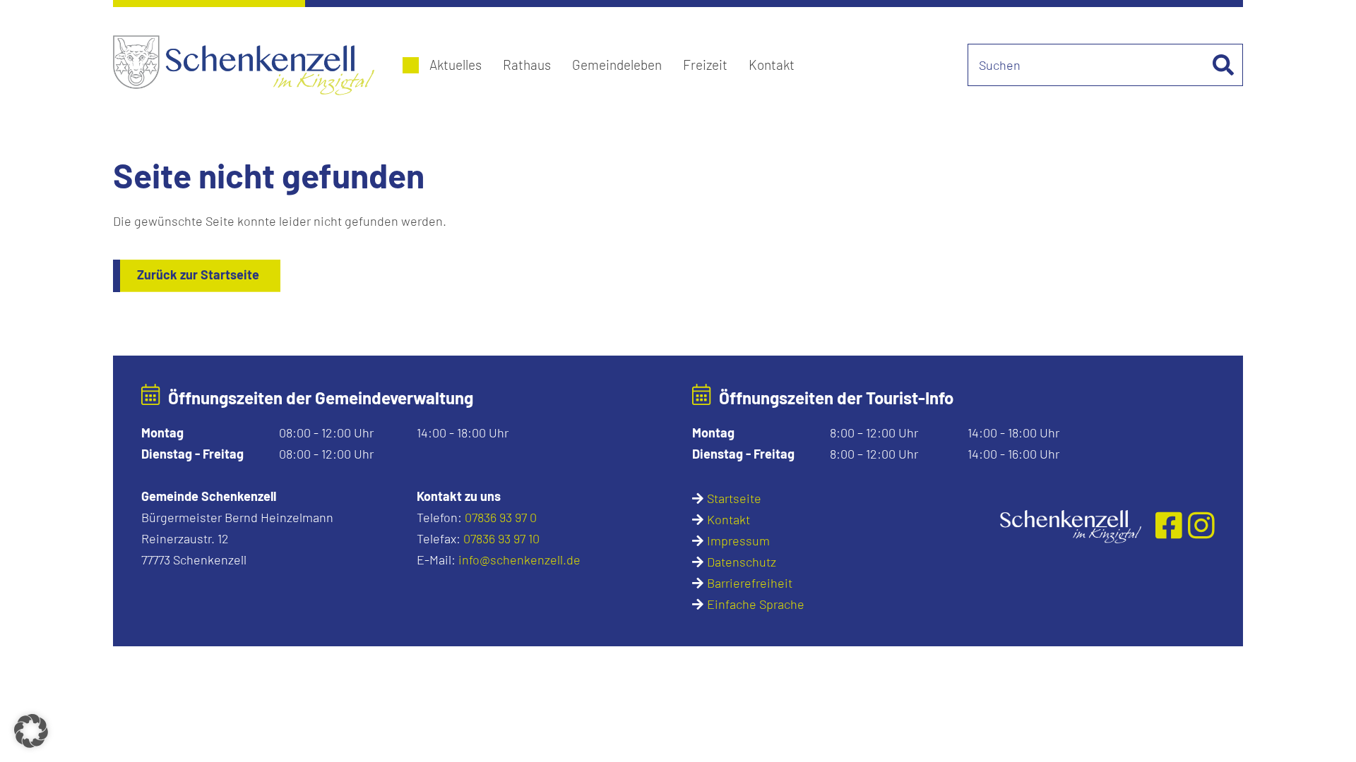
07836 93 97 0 (501, 517)
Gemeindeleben (617, 64)
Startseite (734, 498)
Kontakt (772, 64)
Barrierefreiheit (749, 583)
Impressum (738, 540)
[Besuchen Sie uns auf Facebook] (1172, 524)
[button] (31, 731)
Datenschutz (741, 561)
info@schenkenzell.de (519, 559)
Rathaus (527, 64)
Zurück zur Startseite (198, 274)
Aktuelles (455, 64)
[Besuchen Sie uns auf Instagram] (1201, 524)
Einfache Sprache (755, 604)
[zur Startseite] (1070, 525)
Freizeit (705, 64)
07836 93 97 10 (501, 538)
